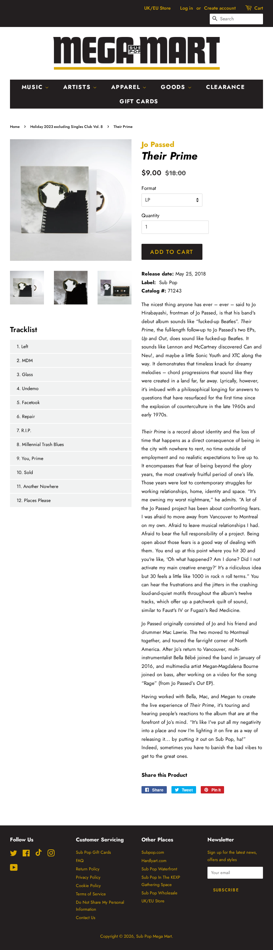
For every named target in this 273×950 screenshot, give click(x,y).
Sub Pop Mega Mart (154, 936)
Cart (258, 8)
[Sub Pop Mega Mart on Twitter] (13, 854)
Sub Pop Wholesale (159, 893)
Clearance (225, 87)
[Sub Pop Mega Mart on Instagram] (51, 854)
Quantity (150, 215)
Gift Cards (139, 101)
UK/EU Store (157, 8)
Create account (220, 8)
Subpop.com (152, 852)
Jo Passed (157, 144)
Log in (186, 8)
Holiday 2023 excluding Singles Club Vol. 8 (66, 126)
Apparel (126, 87)
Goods (174, 87)
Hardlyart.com (153, 860)
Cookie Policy (88, 885)
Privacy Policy (88, 877)
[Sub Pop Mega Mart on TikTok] (38, 854)
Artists (78, 87)
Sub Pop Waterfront (159, 869)
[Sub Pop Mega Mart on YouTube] (14, 869)
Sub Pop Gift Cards (93, 852)
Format (148, 188)
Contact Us (85, 917)
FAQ (80, 860)
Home (15, 126)
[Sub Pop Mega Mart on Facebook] (26, 854)
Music (33, 87)
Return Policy (88, 869)
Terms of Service (91, 894)
